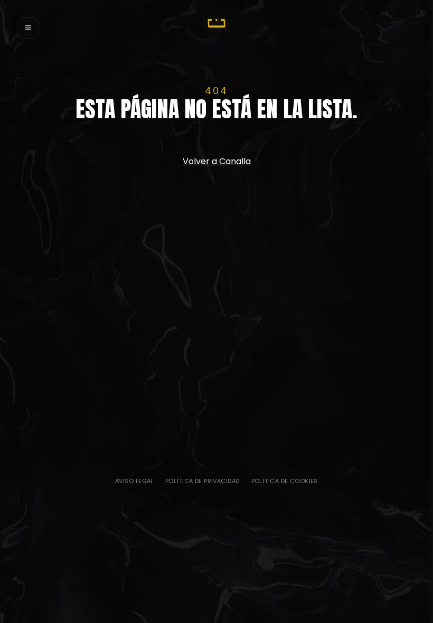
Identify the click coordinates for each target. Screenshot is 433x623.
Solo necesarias (170, 462)
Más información (260, 462)
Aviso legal (134, 481)
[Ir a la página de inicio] (216, 23)
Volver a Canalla (217, 161)
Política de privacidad (202, 481)
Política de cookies (284, 481)
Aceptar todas (213, 462)
